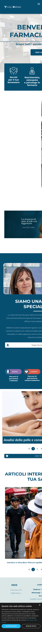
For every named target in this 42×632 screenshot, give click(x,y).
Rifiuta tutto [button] (31, 626)
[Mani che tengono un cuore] (13, 75)
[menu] (39, 4)
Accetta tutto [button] (11, 626)
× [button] (39, 605)
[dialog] (21, 617)
